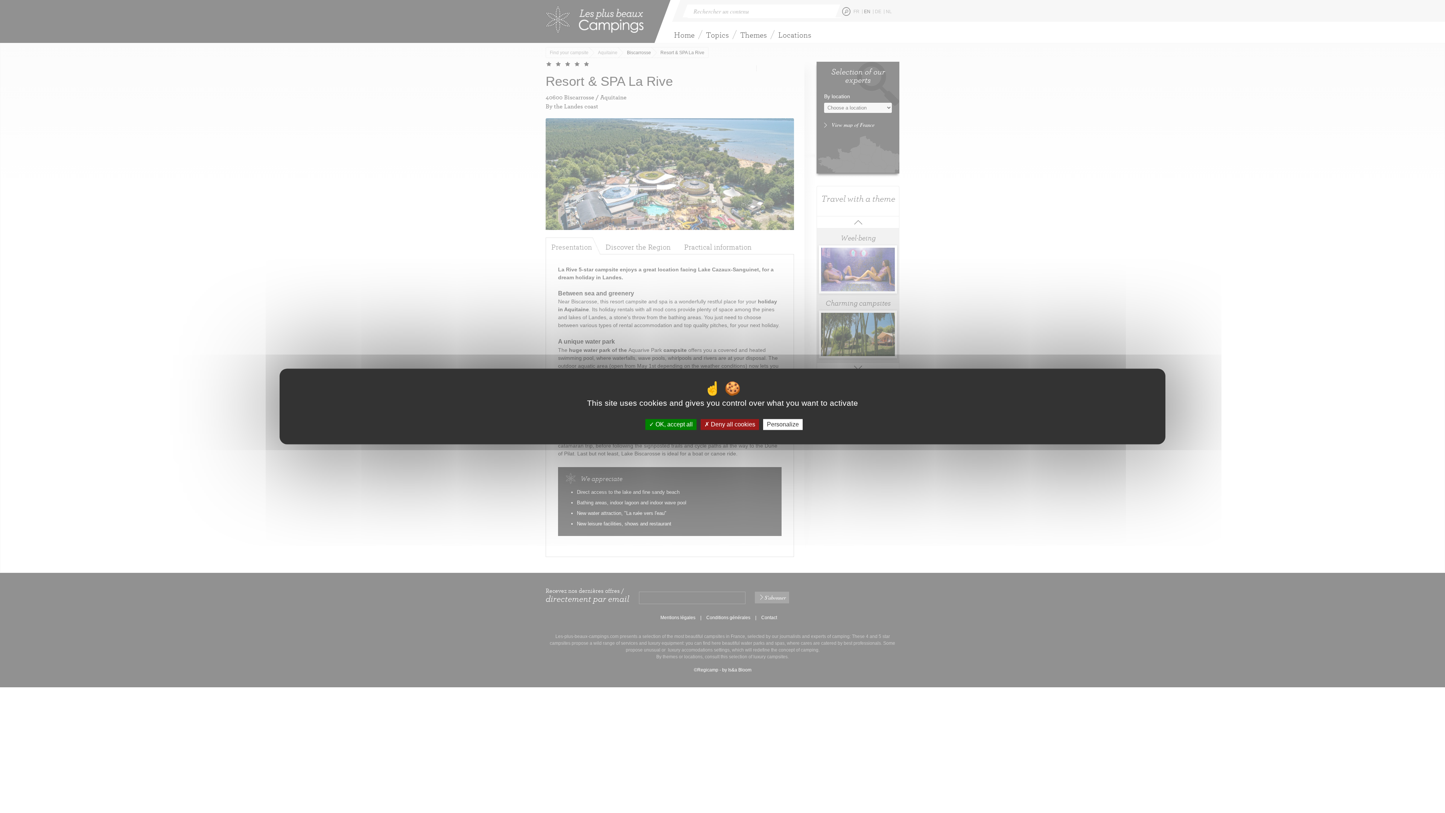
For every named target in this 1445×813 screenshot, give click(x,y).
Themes (753, 35)
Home (684, 35)
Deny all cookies (732, 424)
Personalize (783, 424)
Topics (717, 35)
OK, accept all (673, 424)
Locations (794, 35)
